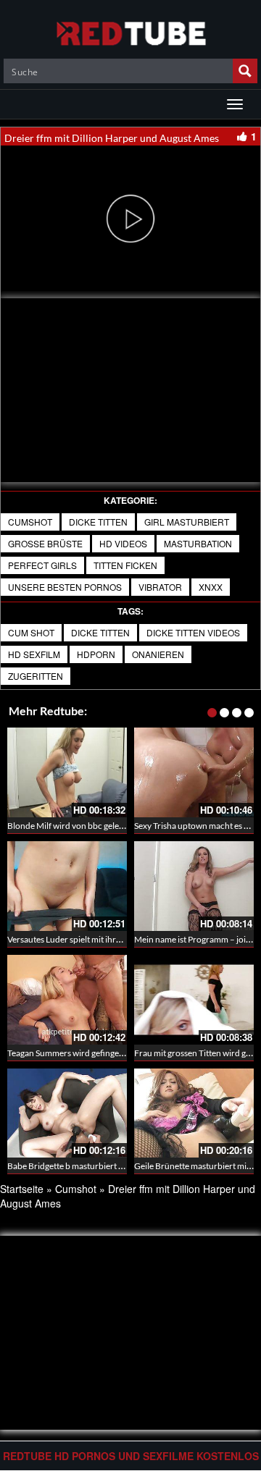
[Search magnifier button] (245, 71)
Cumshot (30, 521)
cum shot (31, 632)
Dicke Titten (100, 632)
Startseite (22, 1188)
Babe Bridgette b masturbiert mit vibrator (85, 1165)
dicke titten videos (193, 632)
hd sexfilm (34, 654)
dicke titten (98, 521)
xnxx (211, 587)
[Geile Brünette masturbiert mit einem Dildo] (194, 1113)
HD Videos (123, 543)
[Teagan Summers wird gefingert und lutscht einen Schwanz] (67, 1000)
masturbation (198, 543)
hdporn (96, 654)
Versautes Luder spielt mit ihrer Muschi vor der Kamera (110, 939)
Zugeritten (35, 676)
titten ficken (125, 565)
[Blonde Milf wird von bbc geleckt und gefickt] (67, 772)
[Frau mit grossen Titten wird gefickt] (194, 1000)
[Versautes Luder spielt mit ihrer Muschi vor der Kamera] (67, 886)
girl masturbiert (186, 521)
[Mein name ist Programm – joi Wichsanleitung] (194, 886)
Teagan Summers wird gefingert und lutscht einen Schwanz (117, 1053)
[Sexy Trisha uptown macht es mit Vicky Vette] (194, 772)
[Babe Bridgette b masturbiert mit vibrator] (67, 1113)
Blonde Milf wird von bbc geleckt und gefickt (90, 825)
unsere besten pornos (65, 587)
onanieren (158, 654)
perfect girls (42, 565)
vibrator (160, 587)
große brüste (45, 543)
